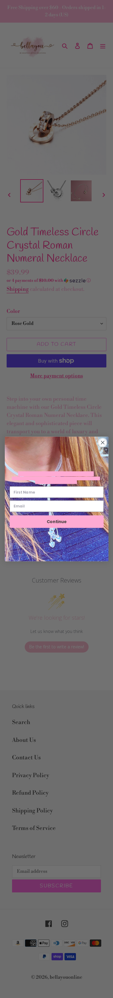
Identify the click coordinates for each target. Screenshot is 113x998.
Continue (56, 521)
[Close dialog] (103, 442)
